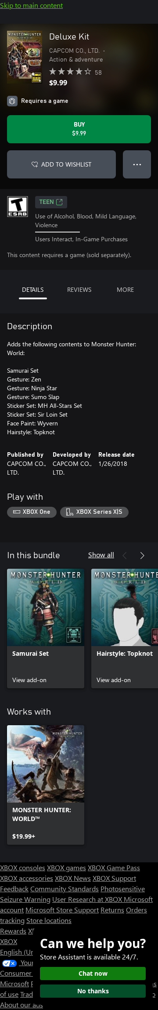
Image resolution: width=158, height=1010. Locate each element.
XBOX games (66, 867)
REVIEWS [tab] (79, 289)
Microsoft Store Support (62, 909)
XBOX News (73, 878)
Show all (101, 554)
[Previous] (124, 555)
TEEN (47, 202)
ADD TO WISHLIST (66, 164)
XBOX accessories (26, 878)
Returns (112, 909)
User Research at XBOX (88, 899)
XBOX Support (114, 878)
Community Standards (64, 888)
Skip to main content (31, 5)
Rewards (13, 930)
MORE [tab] (125, 289)
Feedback (14, 888)
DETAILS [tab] (32, 289)
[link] (45, 628)
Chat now (93, 973)
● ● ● (137, 164)
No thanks (93, 991)
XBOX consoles (22, 867)
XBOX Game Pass (114, 867)
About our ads (21, 1004)
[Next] (142, 555)
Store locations (49, 920)
